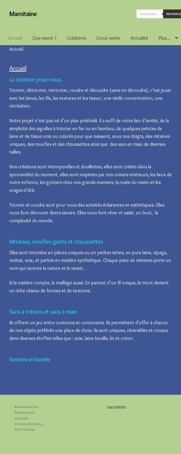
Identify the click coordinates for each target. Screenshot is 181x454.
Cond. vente (108, 38)
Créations (76, 38)
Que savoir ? (44, 38)
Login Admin (116, 406)
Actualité (139, 38)
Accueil (15, 38)
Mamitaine (23, 14)
